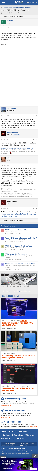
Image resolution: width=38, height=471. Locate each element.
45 (5, 393)
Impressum (4, 451)
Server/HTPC (30, 148)
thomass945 (8, 266)
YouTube (22, 439)
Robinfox (7, 248)
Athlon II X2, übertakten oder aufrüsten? (21, 238)
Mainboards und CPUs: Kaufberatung (19, 240)
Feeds (5, 432)
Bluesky (24, 432)
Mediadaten (17, 451)
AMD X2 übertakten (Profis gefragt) (18, 246)
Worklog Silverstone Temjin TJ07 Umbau (16, 148)
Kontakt (11, 451)
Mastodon (6, 439)
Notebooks (14, 232)
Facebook (6, 435)
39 (5, 328)
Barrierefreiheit (16, 453)
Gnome (7, 256)
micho (6, 240)
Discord (14, 432)
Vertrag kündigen (6, 453)
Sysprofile (3, 148)
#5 (36, 208)
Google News (18, 435)
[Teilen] (33, 28)
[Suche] (36, 2)
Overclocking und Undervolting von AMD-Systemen (18, 256)
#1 (36, 28)
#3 (36, 139)
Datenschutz (25, 453)
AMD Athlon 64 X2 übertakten (16, 254)
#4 (36, 165)
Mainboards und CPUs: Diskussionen (20, 248)
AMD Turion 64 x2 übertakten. (16, 230)
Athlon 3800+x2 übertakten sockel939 (20, 264)
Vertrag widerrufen (27, 451)
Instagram (30, 435)
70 (5, 361)
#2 (36, 116)
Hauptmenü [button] (3, 2)
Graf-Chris (5, 13)
